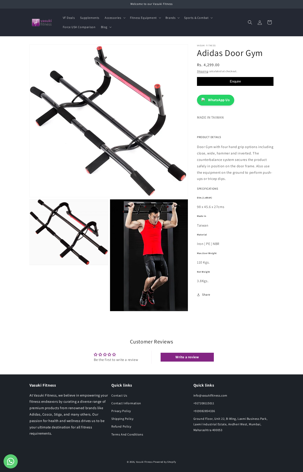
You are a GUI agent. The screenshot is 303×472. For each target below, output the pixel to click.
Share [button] (206, 295)
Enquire (235, 81)
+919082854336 (204, 411)
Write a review (187, 357)
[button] (114, 17)
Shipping (202, 71)
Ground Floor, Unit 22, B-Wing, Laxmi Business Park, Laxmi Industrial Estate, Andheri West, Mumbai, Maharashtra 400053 (230, 424)
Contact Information (126, 403)
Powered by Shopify (164, 461)
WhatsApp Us (219, 100)
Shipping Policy (122, 419)
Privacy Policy (121, 411)
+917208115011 (203, 403)
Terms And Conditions (127, 434)
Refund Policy (121, 426)
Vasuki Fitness (144, 461)
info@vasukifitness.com (210, 395)
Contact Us (119, 395)
